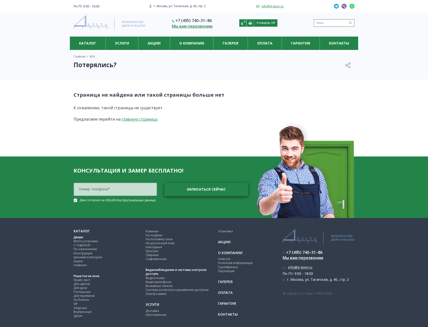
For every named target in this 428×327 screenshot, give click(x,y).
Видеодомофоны (158, 282)
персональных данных (139, 200)
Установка (225, 231)
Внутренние (83, 312)
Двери (78, 237)
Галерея (230, 43)
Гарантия (300, 43)
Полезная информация (235, 263)
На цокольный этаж (160, 243)
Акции (154, 43)
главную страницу (140, 119)
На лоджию (154, 235)
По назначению (85, 249)
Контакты (339, 43)
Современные (156, 259)
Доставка (152, 311)
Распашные (82, 292)
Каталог (87, 43)
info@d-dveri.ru (273, 6)
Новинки (80, 265)
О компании (191, 43)
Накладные (154, 247)
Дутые (78, 316)
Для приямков (84, 296)
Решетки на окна (86, 276)
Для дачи (80, 288)
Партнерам (226, 271)
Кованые (152, 231)
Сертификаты (228, 267)
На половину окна (159, 239)
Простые (152, 251)
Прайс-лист (82, 280)
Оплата (264, 43)
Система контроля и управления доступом (177, 290)
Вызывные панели (159, 286)
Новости (224, 259)
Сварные (152, 255)
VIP (76, 304)
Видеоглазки (155, 278)
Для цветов (82, 284)
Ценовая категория (88, 257)
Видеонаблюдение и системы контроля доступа (176, 272)
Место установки (86, 241)
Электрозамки (156, 294)
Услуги (122, 43)
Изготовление (156, 315)
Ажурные (80, 308)
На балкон (81, 300)
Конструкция (83, 253)
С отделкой (82, 245)
